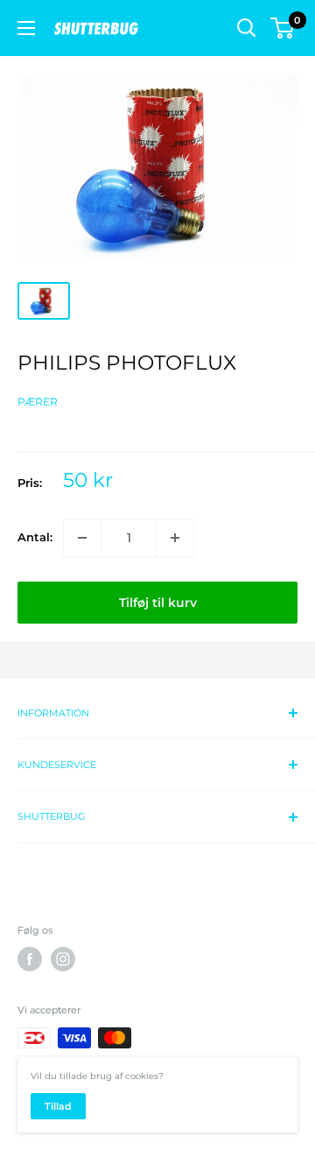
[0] (283, 28)
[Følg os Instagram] (63, 959)
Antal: (35, 537)
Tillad (58, 1106)
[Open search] (246, 28)
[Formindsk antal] (82, 537)
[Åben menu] (26, 28)
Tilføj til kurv (158, 602)
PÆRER (38, 401)
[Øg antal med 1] (175, 537)
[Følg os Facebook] (30, 959)
